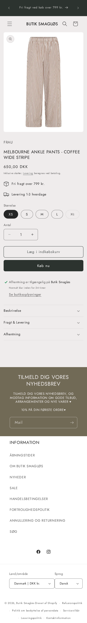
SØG (13, 531)
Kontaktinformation (58, 618)
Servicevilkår (71, 610)
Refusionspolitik (72, 603)
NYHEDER (18, 477)
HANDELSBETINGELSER (29, 498)
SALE (14, 488)
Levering (28, 173)
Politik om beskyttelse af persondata (35, 610)
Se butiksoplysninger (25, 294)
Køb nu (43, 265)
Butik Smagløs (25, 603)
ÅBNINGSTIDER (22, 455)
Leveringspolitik (31, 618)
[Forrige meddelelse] (9, 8)
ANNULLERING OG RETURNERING (37, 520)
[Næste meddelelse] (78, 8)
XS (11, 214)
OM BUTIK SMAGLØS (26, 466)
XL (75, 215)
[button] (9, 24)
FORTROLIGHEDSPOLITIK (30, 509)
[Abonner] (71, 422)
